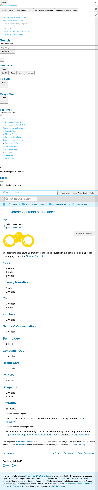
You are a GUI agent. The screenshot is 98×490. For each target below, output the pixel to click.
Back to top (7, 453)
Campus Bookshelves (35, 204)
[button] (9, 155)
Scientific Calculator (13, 137)
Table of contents (85, 233)
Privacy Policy (70, 484)
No (16, 466)
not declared (21, 445)
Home (14, 204)
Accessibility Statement (12, 486)
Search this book (7, 43)
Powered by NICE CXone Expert (38, 476)
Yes (7, 466)
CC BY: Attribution (79, 434)
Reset (4, 69)
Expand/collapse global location (94, 203)
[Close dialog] (1, 181)
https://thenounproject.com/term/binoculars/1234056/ (32, 434)
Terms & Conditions (85, 484)
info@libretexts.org (58, 486)
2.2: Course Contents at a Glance (30, 442)
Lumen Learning (60, 204)
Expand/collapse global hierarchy (5, 204)
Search (6, 199)
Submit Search (8, 51)
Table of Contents (35, 256)
